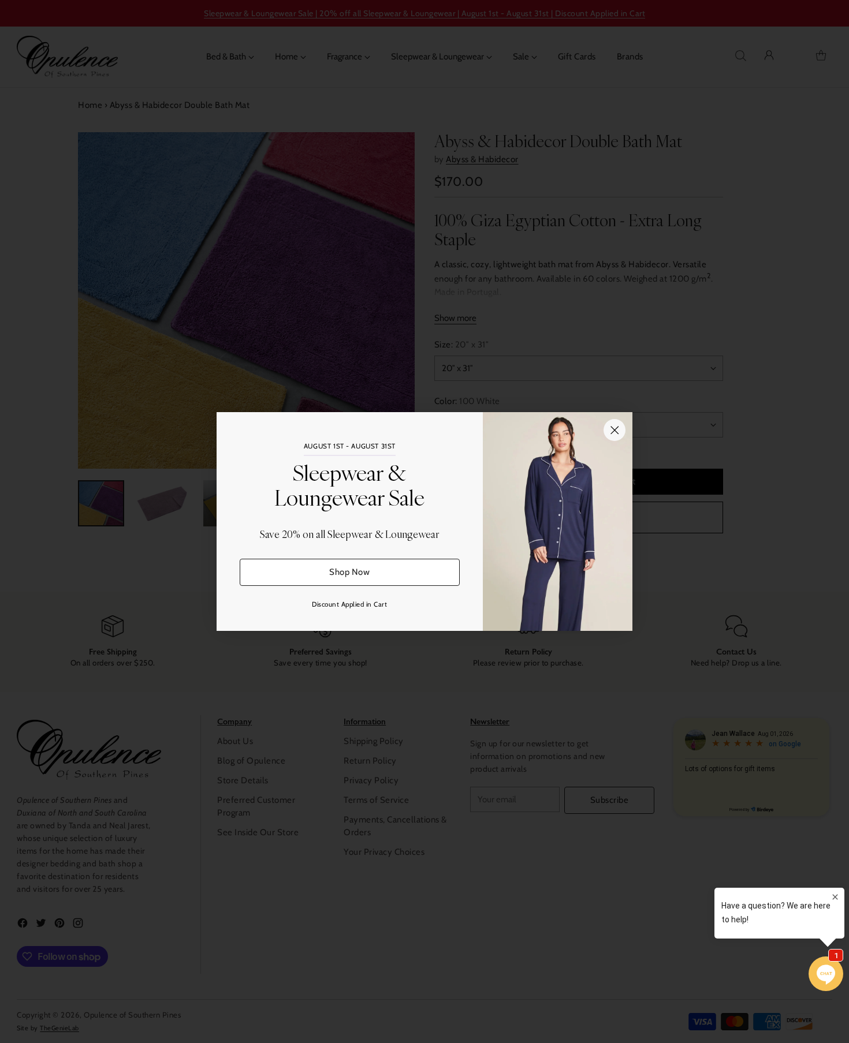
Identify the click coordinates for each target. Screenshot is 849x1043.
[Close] (614, 430)
